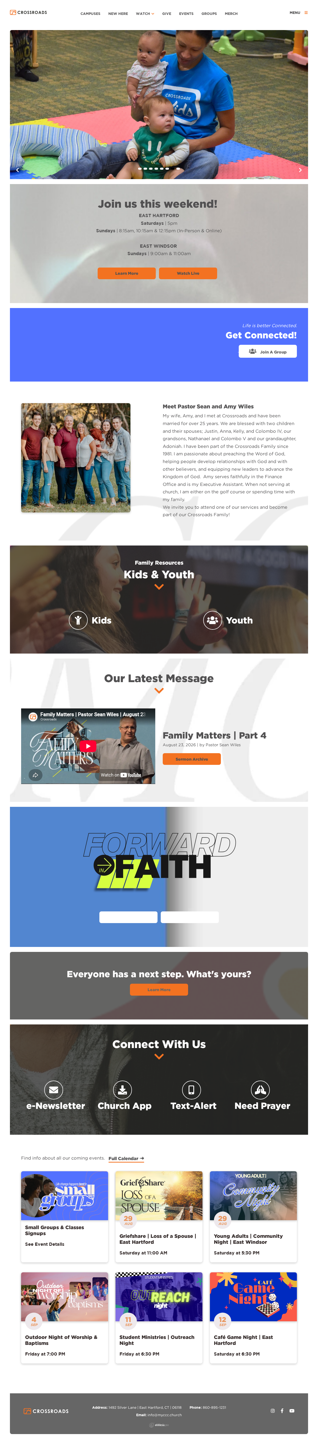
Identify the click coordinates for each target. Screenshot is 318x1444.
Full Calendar (124, 1158)
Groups (209, 13)
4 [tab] (156, 169)
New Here (118, 13)
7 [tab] (172, 169)
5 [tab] (161, 169)
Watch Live (188, 273)
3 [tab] (151, 169)
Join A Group (273, 352)
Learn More (126, 273)
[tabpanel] (159, 104)
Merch (231, 13)
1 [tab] (140, 169)
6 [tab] (167, 169)
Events (186, 13)
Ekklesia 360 (159, 1425)
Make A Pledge (189, 917)
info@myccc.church (165, 1415)
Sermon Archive (192, 759)
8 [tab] (178, 169)
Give (166, 13)
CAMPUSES (90, 13)
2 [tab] (145, 169)
